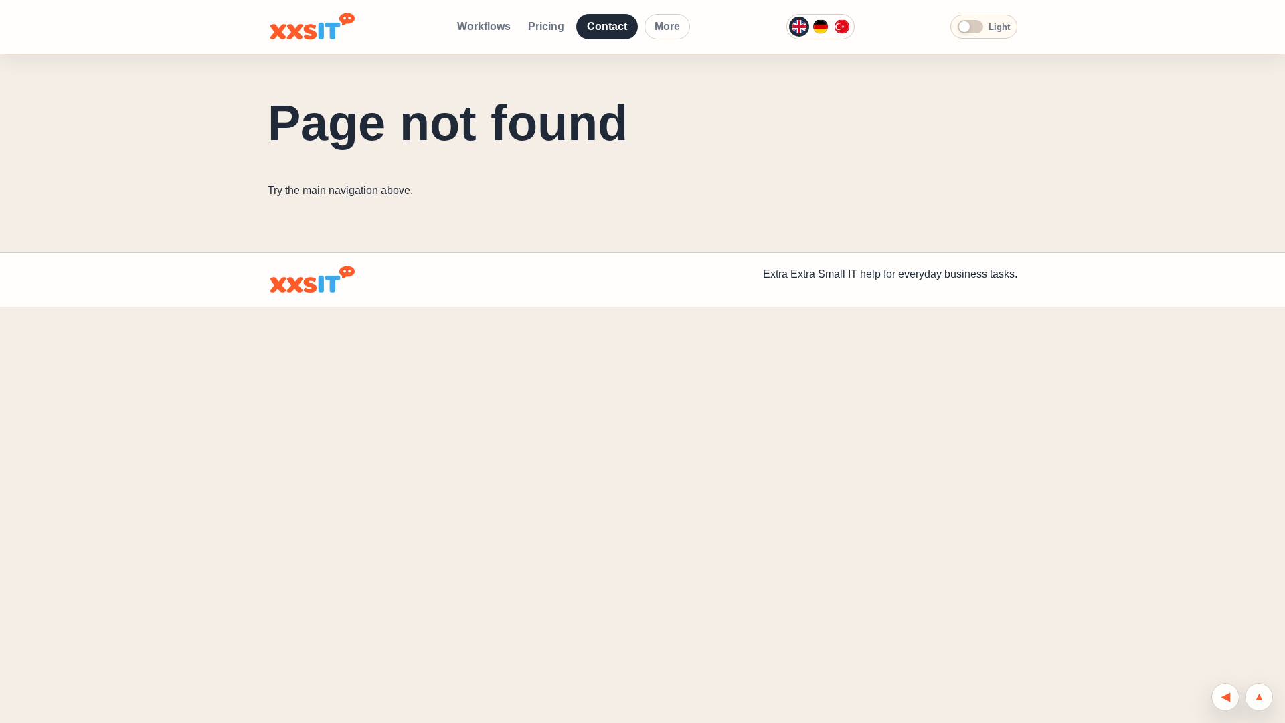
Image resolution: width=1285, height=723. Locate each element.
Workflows (484, 26)
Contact (607, 26)
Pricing (546, 26)
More (667, 26)
